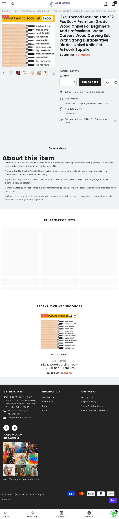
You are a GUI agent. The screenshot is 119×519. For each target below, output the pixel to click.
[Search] (13, 4)
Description (57, 148)
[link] (20, 283)
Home (5, 11)
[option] (28, 41)
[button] (3, 73)
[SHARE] (114, 82)
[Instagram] (15, 428)
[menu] (4, 4)
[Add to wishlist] (107, 82)
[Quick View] (75, 323)
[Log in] (106, 4)
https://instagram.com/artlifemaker (21, 479)
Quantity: (64, 75)
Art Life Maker (59, 361)
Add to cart (90, 82)
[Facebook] (6, 428)
